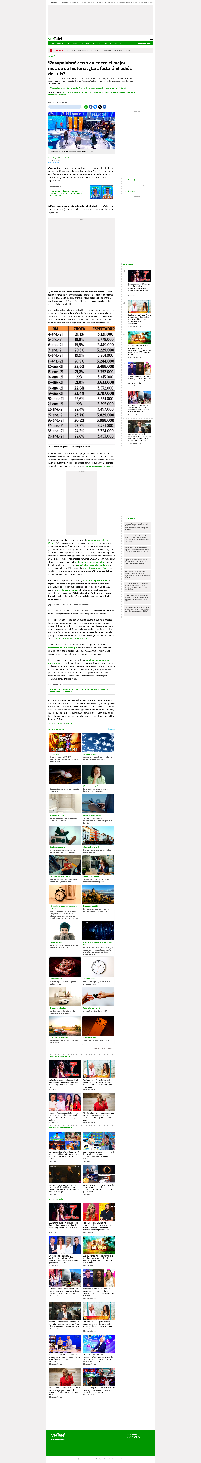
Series (98, 43)
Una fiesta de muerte (74, 2)
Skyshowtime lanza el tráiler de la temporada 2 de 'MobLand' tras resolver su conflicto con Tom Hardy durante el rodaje (64, 1188)
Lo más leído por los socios (59, 1056)
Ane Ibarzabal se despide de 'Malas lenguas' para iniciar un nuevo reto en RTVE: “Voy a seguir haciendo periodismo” (64, 1358)
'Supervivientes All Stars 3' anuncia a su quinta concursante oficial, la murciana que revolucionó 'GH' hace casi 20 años (98, 1259)
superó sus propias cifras (95, 568)
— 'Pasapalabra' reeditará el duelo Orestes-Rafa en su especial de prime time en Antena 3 (87, 88)
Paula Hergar (53, 158)
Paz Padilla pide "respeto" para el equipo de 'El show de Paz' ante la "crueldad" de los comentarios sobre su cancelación (139, 319)
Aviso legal (99, 1459)
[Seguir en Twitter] (127, 1437)
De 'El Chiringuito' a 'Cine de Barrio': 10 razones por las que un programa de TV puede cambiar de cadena (99, 1389)
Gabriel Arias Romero (89, 1089)
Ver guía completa (130, 191)
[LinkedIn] (104, 107)
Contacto (91, 1459)
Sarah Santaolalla (114, 2)
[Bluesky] (95, 107)
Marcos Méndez (64, 158)
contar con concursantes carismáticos (69, 638)
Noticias (52, 43)
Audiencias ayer (83, 2)
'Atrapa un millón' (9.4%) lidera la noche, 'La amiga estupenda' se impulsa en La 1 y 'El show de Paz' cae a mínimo (98, 1292)
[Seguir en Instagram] (132, 1437)
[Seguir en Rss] (139, 1437)
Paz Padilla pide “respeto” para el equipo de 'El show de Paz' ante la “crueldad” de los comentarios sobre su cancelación (97, 1083)
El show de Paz (64, 2)
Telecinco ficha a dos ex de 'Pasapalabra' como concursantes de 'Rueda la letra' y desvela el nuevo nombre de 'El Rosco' (98, 1358)
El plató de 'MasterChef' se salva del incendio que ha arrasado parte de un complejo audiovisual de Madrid (64, 1290)
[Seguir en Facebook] (130, 1437)
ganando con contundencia (99, 466)
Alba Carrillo (122, 2)
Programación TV (145, 2)
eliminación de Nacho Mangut (62, 647)
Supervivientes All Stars (104, 2)
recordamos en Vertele (67, 589)
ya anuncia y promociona (95, 580)
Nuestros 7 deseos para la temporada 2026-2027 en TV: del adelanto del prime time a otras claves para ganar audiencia (64, 1116)
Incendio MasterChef (93, 2)
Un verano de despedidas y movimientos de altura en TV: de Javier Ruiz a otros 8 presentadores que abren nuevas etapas (63, 1259)
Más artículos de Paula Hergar (61, 1127)
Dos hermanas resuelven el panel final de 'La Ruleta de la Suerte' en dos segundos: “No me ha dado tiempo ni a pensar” (98, 1155)
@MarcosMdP (54, 162)
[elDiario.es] (58, 1439)
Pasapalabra (59, 723)
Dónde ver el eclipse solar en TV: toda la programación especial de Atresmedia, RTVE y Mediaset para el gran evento (98, 1188)
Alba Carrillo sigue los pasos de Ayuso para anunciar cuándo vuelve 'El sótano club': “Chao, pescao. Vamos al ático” (98, 1116)
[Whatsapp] (86, 107)
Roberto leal (69, 723)
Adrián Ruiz (52, 1089)
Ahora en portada (56, 1199)
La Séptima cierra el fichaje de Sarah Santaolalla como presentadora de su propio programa (97, 50)
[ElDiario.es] (145, 43)
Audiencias (75, 43)
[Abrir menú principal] (151, 39)
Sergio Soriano (53, 1122)
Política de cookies (109, 1459)
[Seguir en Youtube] (135, 1437)
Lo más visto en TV (87, 43)
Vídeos (105, 43)
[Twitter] (100, 107)
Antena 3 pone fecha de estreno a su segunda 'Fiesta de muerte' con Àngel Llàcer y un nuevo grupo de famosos (64, 1323)
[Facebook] (91, 107)
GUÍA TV (133, 180)
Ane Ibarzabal (129, 2)
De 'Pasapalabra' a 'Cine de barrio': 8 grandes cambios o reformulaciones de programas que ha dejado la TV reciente (64, 1155)
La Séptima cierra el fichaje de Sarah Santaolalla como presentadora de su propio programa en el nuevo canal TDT (64, 1083)
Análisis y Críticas (115, 43)
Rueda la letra (136, 2)
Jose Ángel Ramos (88, 1395)
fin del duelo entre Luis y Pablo (89, 562)
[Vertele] (58, 1435)
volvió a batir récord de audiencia (93, 565)
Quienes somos (82, 1459)
